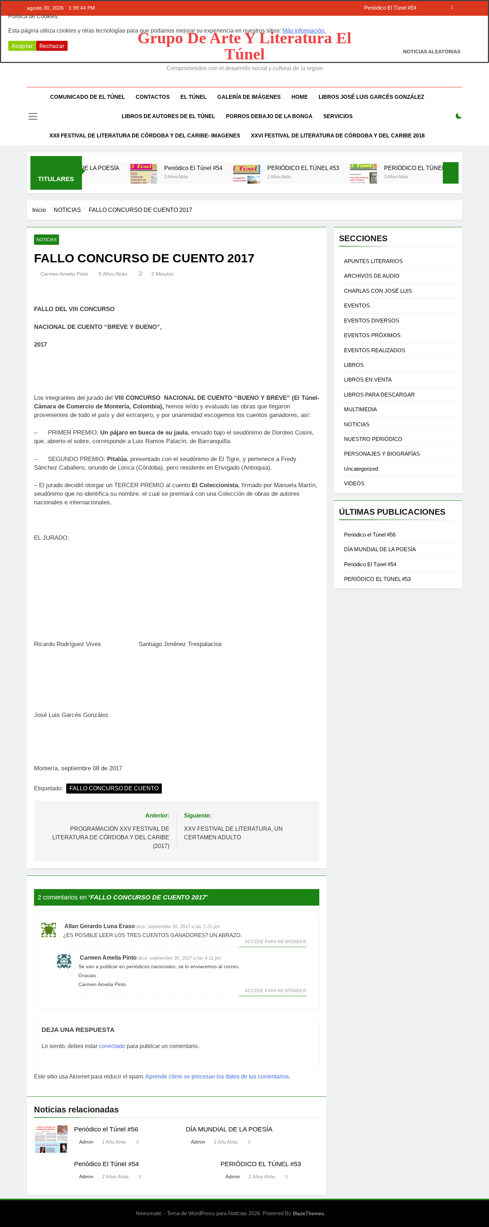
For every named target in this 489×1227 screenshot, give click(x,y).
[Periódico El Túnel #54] (123, 177)
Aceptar (22, 45)
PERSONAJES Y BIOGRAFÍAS (382, 454)
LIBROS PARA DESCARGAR (379, 395)
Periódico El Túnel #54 (173, 168)
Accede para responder (275, 941)
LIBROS (354, 365)
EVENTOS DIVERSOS (371, 320)
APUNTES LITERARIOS (373, 261)
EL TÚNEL (193, 97)
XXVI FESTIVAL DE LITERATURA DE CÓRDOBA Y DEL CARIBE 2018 (338, 135)
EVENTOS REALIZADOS (374, 350)
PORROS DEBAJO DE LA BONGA (269, 116)
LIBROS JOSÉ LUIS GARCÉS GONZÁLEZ (371, 97)
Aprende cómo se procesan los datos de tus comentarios (217, 1076)
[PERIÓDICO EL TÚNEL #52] (343, 177)
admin (86, 1142)
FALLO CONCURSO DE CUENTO (114, 788)
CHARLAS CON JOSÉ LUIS (378, 291)
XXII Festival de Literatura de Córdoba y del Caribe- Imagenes (144, 135)
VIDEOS (354, 483)
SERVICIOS (338, 116)
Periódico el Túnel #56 (106, 1129)
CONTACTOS (153, 97)
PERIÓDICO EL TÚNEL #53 (283, 168)
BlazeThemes (308, 1213)
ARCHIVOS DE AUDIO (372, 276)
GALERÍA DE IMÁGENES (249, 97)
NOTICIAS (47, 239)
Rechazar (51, 45)
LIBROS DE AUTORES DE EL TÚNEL (168, 116)
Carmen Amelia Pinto (64, 274)
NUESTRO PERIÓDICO (373, 439)
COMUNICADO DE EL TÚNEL (87, 97)
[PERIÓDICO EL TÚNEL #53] (226, 177)
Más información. (304, 31)
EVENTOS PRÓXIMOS (372, 335)
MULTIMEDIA (360, 409)
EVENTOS (357, 305)
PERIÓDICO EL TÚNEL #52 (400, 168)
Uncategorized (361, 469)
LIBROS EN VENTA (368, 380)
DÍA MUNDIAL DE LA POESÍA (229, 1129)
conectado (112, 1046)
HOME (299, 97)
